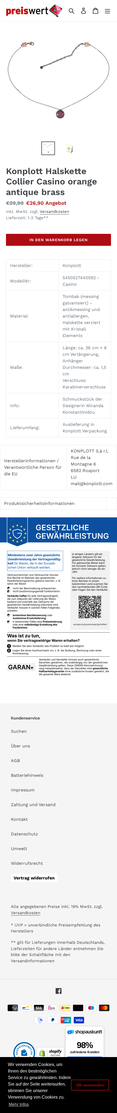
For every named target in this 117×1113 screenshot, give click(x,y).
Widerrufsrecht (27, 863)
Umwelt (19, 848)
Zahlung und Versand (33, 804)
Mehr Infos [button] (19, 1104)
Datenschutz (24, 834)
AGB (15, 760)
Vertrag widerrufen (34, 878)
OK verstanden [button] (90, 1085)
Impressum (23, 790)
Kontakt (19, 819)
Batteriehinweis (27, 775)
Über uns (20, 746)
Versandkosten (54, 211)
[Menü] (107, 11)
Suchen (19, 731)
